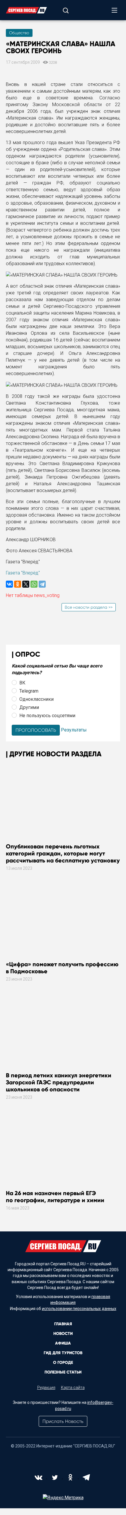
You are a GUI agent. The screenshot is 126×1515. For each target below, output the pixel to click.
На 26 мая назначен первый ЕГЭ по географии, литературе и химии (55, 1197)
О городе (63, 1362)
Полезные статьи (63, 1372)
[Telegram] (42, 584)
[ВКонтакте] (9, 584)
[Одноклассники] (17, 584)
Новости (63, 1333)
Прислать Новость (63, 1421)
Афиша (63, 1343)
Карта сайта (73, 1387)
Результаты (74, 729)
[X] (25, 584)
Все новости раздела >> (89, 607)
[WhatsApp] (34, 584)
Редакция (46, 1387)
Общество (19, 32)
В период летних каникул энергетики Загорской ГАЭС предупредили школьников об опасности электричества (58, 1086)
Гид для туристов (63, 1352)
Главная (63, 1323)
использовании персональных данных (79, 1308)
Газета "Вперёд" (23, 573)
